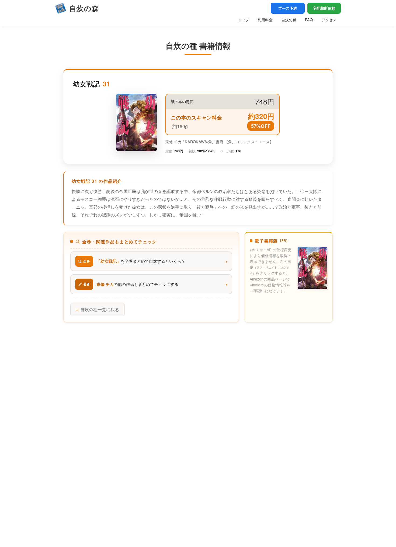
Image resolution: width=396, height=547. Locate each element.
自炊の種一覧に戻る (97, 309)
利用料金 (265, 19)
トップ (243, 19)
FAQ (309, 19)
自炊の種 (288, 19)
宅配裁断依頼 (324, 8)
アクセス (328, 19)
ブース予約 (287, 8)
